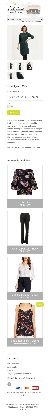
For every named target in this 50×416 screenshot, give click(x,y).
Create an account (33, 21)
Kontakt (10, 370)
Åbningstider (12, 367)
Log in (21, 21)
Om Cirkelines (13, 364)
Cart (31, 11)
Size (9, 104)
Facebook (9, 384)
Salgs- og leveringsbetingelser (19, 373)
